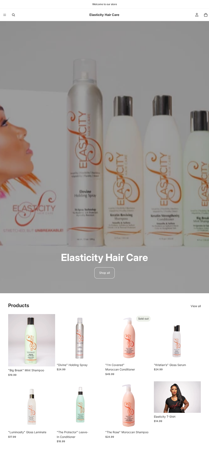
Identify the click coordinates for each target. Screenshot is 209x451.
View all (196, 306)
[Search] (13, 14)
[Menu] (4, 15)
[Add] (97, 354)
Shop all (104, 272)
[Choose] (48, 360)
